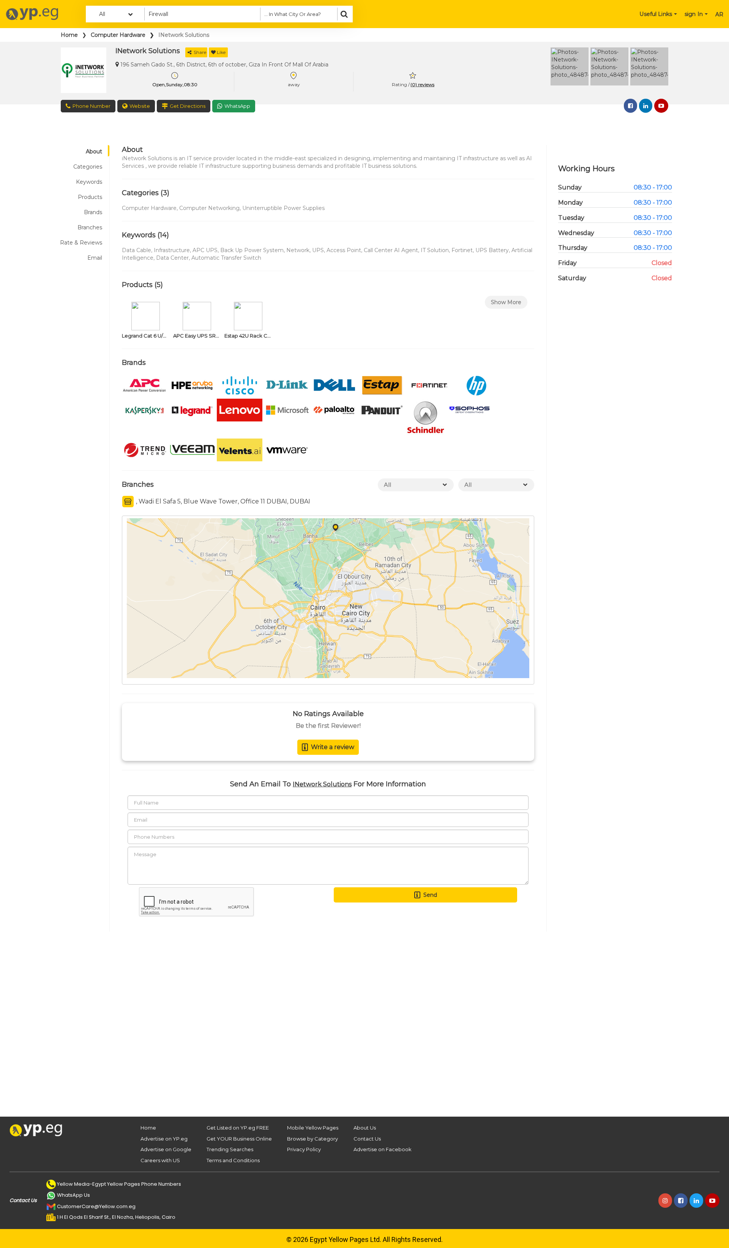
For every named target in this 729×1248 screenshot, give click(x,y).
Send (430, 894)
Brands (93, 212)
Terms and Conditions (233, 1160)
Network (297, 250)
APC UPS (205, 250)
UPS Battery (492, 250)
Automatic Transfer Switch (226, 257)
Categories (87, 166)
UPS (318, 250)
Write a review (332, 747)
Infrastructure (172, 250)
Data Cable (136, 250)
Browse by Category (312, 1139)
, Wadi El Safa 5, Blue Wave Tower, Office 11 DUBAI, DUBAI (222, 501)
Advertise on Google (165, 1149)
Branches (89, 227)
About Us (364, 1128)
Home (69, 35)
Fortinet (462, 250)
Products (90, 197)
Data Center (172, 257)
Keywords (89, 181)
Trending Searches (230, 1149)
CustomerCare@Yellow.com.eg (96, 1206)
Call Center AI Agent (391, 250)
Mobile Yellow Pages (312, 1128)
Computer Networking (209, 208)
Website (139, 106)
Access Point (344, 250)
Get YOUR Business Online (239, 1139)
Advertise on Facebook (382, 1149)
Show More (506, 302)
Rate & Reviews (81, 242)
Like (221, 52)
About (94, 151)
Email (94, 257)
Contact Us (367, 1139)
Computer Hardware (118, 35)
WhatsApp (237, 106)
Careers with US (160, 1160)
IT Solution (435, 250)
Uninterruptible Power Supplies (283, 208)
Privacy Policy (304, 1149)
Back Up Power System (252, 250)
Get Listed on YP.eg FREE (238, 1128)
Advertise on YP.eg (164, 1139)
